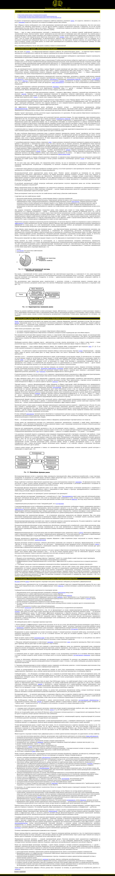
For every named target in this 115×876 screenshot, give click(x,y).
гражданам (54, 783)
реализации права (39, 637)
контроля (45, 859)
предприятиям (57, 387)
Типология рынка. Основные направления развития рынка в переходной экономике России (39, 17)
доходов (88, 598)
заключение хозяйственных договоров (52, 368)
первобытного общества (63, 118)
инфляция (40, 742)
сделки (82, 158)
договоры (90, 763)
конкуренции (75, 201)
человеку (17, 611)
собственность (54, 79)
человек (62, 37)
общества (74, 499)
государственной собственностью (89, 700)
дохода (35, 97)
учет (37, 371)
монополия (28, 607)
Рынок (17, 321)
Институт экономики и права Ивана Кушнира (55, 875)
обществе (25, 81)
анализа (17, 323)
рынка (72, 20)
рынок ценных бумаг (64, 154)
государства (74, 629)
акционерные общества (74, 79)
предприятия (95, 79)
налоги (52, 709)
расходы (23, 94)
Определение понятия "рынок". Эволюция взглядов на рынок (32, 14)
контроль (42, 371)
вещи (21, 359)
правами (61, 81)
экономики (56, 86)
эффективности (19, 223)
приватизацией (52, 811)
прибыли (37, 393)
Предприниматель (67, 496)
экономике (22, 22)
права (33, 751)
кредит (81, 532)
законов (40, 684)
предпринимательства (21, 108)
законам (68, 149)
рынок (28, 51)
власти (39, 797)
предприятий (65, 778)
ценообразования (44, 768)
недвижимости (71, 800)
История (17, 581)
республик (18, 827)
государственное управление (81, 655)
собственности (46, 757)
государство (20, 250)
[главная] (57, 6)
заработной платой (40, 540)
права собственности (58, 82)
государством (60, 503)
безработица (20, 627)
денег (49, 142)
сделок (30, 746)
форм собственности (92, 736)
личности (17, 869)
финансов (83, 800)
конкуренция (62, 592)
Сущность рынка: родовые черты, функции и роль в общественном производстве (37, 16)
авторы (38, 151)
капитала (55, 381)
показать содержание (19, 871)
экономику (50, 642)
